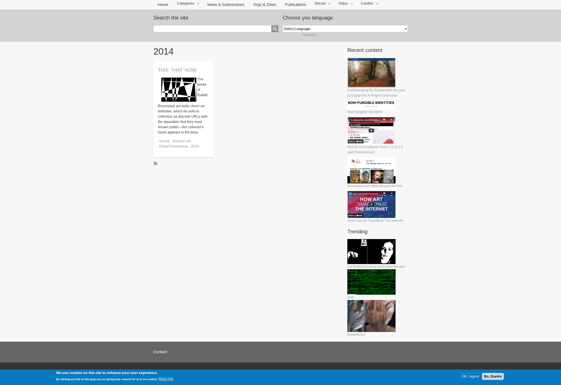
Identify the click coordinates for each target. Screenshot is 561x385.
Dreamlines (356, 334)
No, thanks (493, 376)
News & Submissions (225, 4)
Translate (309, 35)
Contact (160, 352)
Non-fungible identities (364, 112)
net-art (164, 141)
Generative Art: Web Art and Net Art (374, 186)
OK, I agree (470, 376)
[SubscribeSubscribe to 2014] (155, 163)
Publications (295, 4)
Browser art (181, 141)
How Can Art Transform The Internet (375, 220)
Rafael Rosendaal (173, 146)
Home (163, 4)
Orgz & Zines (264, 4)
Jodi (350, 297)
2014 (195, 146)
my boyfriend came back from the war (376, 266)
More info (166, 379)
